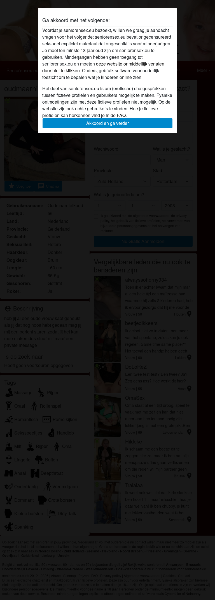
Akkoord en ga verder (107, 123)
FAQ (121, 115)
